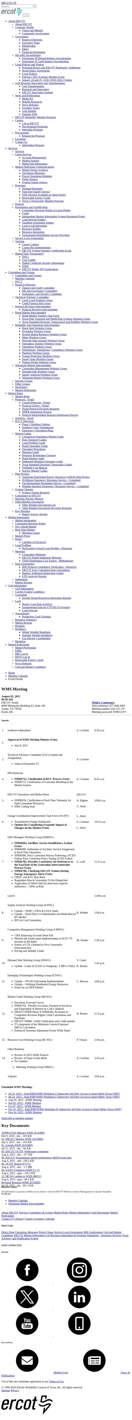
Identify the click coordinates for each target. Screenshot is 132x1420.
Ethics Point (7, 1232)
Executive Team (31, 42)
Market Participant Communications (34, 166)
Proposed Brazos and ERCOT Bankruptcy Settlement (51, 67)
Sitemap (5, 1390)
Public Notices (30, 179)
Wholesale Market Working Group (41, 377)
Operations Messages (33, 173)
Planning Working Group (36, 353)
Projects (19, 204)
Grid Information (17, 585)
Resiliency (20, 629)
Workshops (21, 387)
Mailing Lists (60, 1372)
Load (18, 601)
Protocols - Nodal (24, 399)
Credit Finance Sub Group (36, 303)
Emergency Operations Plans (37, 430)
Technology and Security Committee (42, 294)
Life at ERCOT (30, 123)
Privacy (15, 1390)
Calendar (50, 1218)
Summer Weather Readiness (37, 635)
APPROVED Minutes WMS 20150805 (23, 1132)
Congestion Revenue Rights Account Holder (46, 210)
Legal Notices (29, 73)
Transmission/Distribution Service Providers (46, 235)
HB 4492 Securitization (28, 55)
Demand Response (32, 188)
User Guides (29, 259)
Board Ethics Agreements (36, 70)
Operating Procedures (34, 449)
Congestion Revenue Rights (30, 523)
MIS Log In (21, 653)
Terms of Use (56, 1381)
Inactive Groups (23, 380)
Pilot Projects (22, 473)
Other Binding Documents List (39, 504)
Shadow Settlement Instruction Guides (43, 573)
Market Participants (25, 390)
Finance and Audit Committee (38, 287)
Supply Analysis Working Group (40, 374)
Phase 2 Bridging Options (36, 424)
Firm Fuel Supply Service (36, 191)
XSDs (25, 266)
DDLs (25, 256)
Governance (21, 36)
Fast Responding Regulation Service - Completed (49, 483)
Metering (20, 551)
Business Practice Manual (29, 498)
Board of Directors (32, 39)
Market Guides (23, 433)
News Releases (30, 104)
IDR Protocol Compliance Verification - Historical (49, 567)
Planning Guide (30, 452)
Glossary (19, 1218)
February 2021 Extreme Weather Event (43, 76)
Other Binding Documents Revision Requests (47, 508)
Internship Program (32, 129)
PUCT (18, 281)
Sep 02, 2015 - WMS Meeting (24, 1103)
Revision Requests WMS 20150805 (20, 1182)
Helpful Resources (32, 101)
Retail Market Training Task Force (40, 315)
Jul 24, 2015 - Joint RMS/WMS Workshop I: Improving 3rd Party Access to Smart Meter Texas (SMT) (64, 1096)
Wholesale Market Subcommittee (33, 365)
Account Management (34, 157)
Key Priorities (22, 511)
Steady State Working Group (37, 359)
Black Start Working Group (37, 328)
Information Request (33, 145)
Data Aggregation (24, 563)
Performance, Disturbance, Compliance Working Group (52, 349)
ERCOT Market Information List (32, 1235)
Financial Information (33, 52)
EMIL (18, 650)
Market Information (18, 517)
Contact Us (21, 142)
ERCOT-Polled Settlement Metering (41, 557)
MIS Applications (93, 1232)
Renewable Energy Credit (36, 197)
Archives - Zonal (24, 418)
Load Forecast (29, 610)
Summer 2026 (29, 114)
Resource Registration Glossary (39, 455)
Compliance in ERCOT (28, 495)
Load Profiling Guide (33, 442)
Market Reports (23, 582)
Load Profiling (23, 545)
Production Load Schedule (36, 616)
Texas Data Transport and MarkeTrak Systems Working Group (56, 318)
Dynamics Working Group (36, 331)
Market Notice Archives (35, 170)
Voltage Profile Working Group (39, 362)
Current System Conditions (30, 591)
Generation (21, 594)
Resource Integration (33, 232)
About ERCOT (16, 21)
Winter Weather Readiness (36, 632)
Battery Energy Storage (34, 514)
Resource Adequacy (26, 619)
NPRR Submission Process (37, 411)
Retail (18, 539)
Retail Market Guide (33, 458)
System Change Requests (36, 492)
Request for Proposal (33, 135)
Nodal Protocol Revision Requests (40, 408)
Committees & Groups (41, 1212)
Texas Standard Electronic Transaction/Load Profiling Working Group (60, 321)
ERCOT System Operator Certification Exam (46, 250)
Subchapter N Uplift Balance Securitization (45, 61)
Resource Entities (31, 228)
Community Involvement (35, 33)
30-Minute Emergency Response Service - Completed (51, 480)
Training (19, 241)
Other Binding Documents (29, 501)
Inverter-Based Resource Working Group (44, 334)
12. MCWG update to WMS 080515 (21, 1176)
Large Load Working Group (37, 300)
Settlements (21, 579)
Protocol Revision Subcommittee (33, 306)
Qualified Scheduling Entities (38, 222)
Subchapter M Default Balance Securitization (46, 58)
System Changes (24, 489)
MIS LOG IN (8, 2)
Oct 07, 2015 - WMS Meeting (24, 1106)
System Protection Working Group (40, 356)
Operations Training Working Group (42, 343)
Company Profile (24, 27)
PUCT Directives (24, 421)
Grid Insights (29, 111)
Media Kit (27, 98)
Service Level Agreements (29, 238)
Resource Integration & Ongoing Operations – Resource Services (86, 1235)
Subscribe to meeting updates (17, 1118)
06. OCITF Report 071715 (16, 1163)
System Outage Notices (34, 182)
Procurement (22, 132)
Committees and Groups (21, 272)
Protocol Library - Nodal (35, 405)
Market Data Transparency (29, 253)
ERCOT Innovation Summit (37, 92)
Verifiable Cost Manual (34, 467)
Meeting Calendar (25, 278)
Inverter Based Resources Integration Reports (46, 598)
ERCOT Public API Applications (40, 269)
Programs (20, 185)
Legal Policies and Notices (29, 64)
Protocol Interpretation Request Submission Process (50, 415)
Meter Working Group (34, 337)
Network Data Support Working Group (43, 340)
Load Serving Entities (34, 219)
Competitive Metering (34, 554)
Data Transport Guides (34, 439)
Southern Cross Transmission (38, 427)
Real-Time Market (25, 529)
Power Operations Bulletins (37, 176)
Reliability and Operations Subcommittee (37, 325)
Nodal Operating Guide (35, 446)
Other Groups (22, 384)
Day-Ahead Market (25, 526)
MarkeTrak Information (34, 163)
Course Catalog (30, 244)
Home (11, 672)
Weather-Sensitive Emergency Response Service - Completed (55, 486)
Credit (25, 213)
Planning (20, 625)
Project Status (46, 1232)
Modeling (20, 641)
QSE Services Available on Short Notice (44, 194)
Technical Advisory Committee (32, 297)
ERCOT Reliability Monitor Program (35, 117)
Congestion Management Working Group (44, 368)
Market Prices (22, 536)
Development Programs (35, 126)
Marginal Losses (31, 532)
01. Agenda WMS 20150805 (17, 1145)
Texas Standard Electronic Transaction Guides (47, 464)
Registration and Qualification (31, 207)
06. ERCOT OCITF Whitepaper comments (24, 1151)
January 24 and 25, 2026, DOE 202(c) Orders (47, 80)
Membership (29, 45)
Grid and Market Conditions (30, 666)
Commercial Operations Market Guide (43, 436)
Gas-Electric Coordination (36, 638)
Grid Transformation (33, 86)
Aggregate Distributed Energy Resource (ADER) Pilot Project (56, 477)
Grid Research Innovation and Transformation (40, 83)
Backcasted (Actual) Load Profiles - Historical (47, 548)
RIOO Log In (22, 656)
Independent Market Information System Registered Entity (53, 216)
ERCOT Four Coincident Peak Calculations (46, 570)
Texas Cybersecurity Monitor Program (43, 201)
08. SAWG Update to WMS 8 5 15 (20, 1170)
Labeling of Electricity (34, 542)
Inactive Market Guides (34, 470)
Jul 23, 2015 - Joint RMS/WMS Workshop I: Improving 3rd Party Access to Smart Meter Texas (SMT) (64, 1093)
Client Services (23, 154)
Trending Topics (31, 107)
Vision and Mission (32, 30)
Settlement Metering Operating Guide (42, 461)
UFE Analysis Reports (34, 576)
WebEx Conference (103, 702)
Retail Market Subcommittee (30, 312)
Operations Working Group (37, 346)
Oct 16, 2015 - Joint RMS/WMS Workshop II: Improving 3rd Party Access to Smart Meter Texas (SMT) (65, 1109)
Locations (20, 139)
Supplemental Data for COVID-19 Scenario (46, 607)
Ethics (25, 49)
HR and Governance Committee (39, 290)
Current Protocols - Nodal (36, 402)
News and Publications (27, 95)
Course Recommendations (36, 247)
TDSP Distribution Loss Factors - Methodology (48, 560)
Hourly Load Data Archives (37, 604)
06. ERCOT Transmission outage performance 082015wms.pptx (36, 1157)
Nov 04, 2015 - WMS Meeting (25, 1112)
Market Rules (15, 393)
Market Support (30, 160)
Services (12, 148)
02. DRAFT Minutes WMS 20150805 (22, 1139)
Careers (19, 120)
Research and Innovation (35, 89)
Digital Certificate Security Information (43, 263)
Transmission (22, 613)
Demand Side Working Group (38, 371)
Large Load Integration (34, 225)
